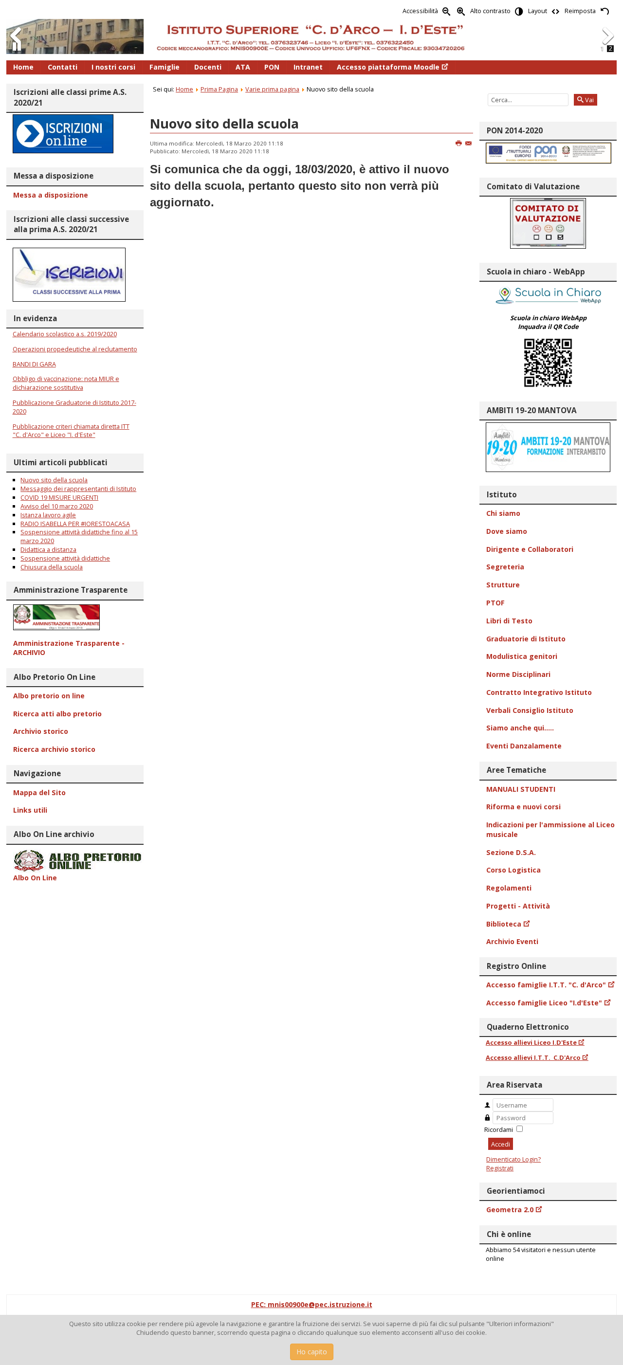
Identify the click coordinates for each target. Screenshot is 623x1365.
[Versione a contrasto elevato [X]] (519, 11)
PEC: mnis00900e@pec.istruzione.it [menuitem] (311, 1304)
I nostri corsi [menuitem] (113, 67)
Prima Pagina (219, 89)
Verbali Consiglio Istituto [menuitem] (529, 710)
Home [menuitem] (23, 67)
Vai (589, 99)
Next (607, 45)
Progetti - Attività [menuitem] (518, 905)
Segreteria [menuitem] (505, 566)
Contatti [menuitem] (62, 67)
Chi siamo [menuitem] (503, 513)
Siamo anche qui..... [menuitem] (520, 727)
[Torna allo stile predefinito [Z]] (604, 11)
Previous (16, 45)
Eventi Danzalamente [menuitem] (524, 745)
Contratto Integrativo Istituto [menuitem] (539, 692)
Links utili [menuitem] (30, 810)
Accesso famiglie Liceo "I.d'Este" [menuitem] (544, 1002)
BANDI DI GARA (34, 364)
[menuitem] (75, 617)
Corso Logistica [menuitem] (513, 869)
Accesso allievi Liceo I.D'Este (531, 1042)
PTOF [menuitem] (495, 602)
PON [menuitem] (271, 67)
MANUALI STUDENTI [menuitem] (520, 789)
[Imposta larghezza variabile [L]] (556, 11)
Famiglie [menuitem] (164, 67)
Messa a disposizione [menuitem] (50, 195)
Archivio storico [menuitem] (40, 731)
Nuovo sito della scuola (224, 123)
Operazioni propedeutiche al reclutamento (75, 349)
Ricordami (498, 1129)
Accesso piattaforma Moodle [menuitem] (388, 67)
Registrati (499, 1168)
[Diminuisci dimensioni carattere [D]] (447, 11)
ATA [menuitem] (243, 67)
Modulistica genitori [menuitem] (521, 656)
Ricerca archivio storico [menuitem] (54, 749)
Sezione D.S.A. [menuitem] (511, 852)
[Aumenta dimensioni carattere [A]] (461, 11)
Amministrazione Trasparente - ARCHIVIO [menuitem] (69, 647)
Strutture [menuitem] (503, 584)
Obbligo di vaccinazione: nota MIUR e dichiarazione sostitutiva (66, 383)
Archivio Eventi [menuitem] (512, 941)
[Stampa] (459, 143)
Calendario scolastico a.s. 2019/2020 (65, 333)
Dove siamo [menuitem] (506, 531)
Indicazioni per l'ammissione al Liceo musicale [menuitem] (550, 829)
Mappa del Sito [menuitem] (39, 792)
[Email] (469, 143)
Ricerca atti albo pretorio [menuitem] (57, 713)
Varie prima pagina (272, 89)
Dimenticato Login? (513, 1159)
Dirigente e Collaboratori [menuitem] (529, 549)
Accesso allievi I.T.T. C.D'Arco (533, 1057)
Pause (17, 51)
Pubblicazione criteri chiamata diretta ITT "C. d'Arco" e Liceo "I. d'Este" (71, 430)
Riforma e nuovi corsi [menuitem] (523, 806)
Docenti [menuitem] (207, 67)
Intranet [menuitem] (308, 67)
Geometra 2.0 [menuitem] (509, 1209)
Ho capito (311, 1351)
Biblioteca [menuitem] (503, 923)
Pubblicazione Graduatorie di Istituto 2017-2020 (74, 407)
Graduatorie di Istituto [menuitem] (526, 638)
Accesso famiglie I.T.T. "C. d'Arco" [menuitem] (546, 984)
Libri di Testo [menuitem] (509, 620)
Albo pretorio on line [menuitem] (49, 695)
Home (184, 89)
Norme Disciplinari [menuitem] (518, 674)
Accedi (500, 1144)
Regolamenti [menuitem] (508, 887)
